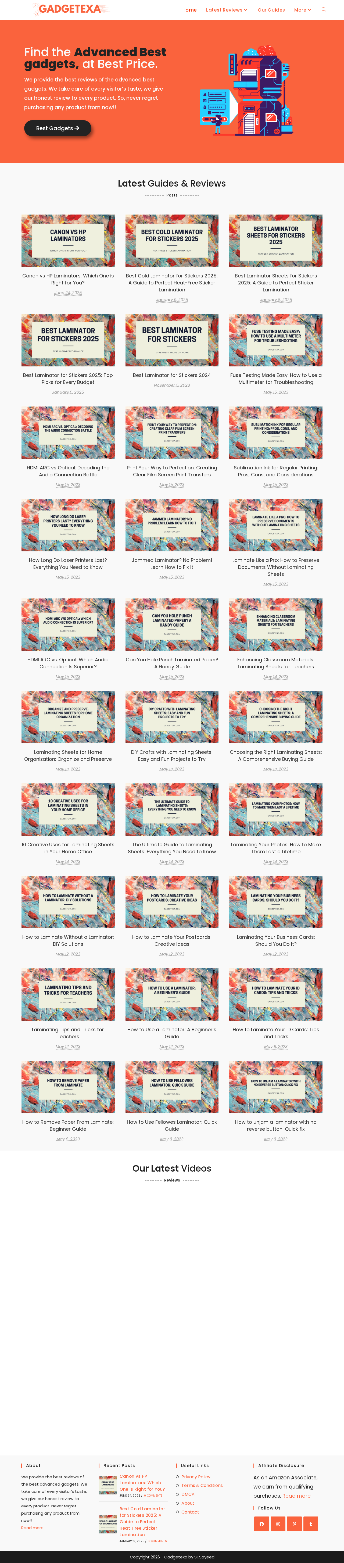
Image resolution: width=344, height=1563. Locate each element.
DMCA (188, 1494)
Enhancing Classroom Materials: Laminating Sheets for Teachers (275, 663)
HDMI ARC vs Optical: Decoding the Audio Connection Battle (68, 471)
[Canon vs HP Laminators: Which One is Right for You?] (108, 1485)
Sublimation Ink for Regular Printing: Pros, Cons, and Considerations (276, 471)
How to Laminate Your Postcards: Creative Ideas (172, 940)
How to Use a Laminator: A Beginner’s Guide (171, 1033)
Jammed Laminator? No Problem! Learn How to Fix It (172, 563)
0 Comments (153, 1496)
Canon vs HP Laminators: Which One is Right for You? (68, 279)
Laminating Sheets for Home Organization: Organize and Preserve (68, 755)
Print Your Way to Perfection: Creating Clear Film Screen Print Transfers (172, 432)
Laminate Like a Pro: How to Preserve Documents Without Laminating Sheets (275, 525)
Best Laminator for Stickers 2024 (172, 340)
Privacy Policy (195, 1477)
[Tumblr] (310, 1523)
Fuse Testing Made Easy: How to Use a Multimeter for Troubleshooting (276, 379)
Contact (190, 1512)
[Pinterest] (294, 1523)
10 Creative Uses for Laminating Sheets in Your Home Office (68, 848)
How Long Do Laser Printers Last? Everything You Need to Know (68, 563)
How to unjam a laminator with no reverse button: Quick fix (276, 1125)
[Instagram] (278, 1523)
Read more (32, 1527)
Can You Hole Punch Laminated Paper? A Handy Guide (172, 663)
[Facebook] (261, 1523)
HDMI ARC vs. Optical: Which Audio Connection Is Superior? (68, 663)
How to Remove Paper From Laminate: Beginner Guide (68, 1125)
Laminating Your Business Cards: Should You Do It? (276, 940)
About (187, 1503)
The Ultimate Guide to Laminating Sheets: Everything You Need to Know (172, 809)
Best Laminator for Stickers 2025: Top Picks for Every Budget (68, 379)
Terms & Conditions (202, 1485)
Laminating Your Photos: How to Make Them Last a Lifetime (276, 848)
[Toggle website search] (324, 10)
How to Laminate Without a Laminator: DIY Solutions (68, 940)
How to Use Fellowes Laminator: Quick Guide (172, 1125)
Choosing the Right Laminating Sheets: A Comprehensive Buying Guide (275, 717)
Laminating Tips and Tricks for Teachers (68, 1033)
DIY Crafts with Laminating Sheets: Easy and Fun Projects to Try (172, 755)
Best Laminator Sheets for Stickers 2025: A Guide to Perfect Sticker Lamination (276, 240)
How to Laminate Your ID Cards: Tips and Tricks (276, 1033)
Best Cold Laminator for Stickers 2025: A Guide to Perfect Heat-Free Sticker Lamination (172, 240)
